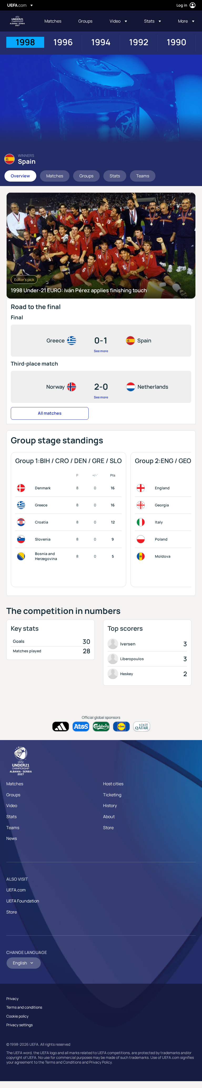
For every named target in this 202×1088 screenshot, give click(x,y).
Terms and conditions (24, 1007)
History (110, 805)
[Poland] (142, 539)
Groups (13, 795)
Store (108, 827)
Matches (14, 784)
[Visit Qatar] (141, 726)
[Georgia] (142, 505)
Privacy (12, 998)
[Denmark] (22, 488)
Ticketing (112, 795)
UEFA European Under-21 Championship (17, 21)
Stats (11, 816)
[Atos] (80, 726)
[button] (118, 21)
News (11, 838)
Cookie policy (17, 1016)
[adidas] (60, 726)
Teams (12, 827)
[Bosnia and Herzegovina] (22, 556)
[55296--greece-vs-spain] (101, 341)
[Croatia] (22, 522)
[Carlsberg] (101, 726)
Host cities (113, 784)
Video (11, 805)
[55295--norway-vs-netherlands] (101, 387)
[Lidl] (121, 726)
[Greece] (22, 505)
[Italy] (142, 522)
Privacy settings (19, 1024)
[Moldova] (142, 556)
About (109, 816)
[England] (142, 488)
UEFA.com (16, 890)
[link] (53, 21)
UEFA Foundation (22, 901)
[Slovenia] (22, 539)
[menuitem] (55, 21)
